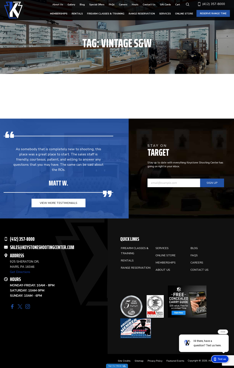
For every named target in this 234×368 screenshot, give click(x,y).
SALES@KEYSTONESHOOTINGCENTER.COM (42, 247)
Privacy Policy (155, 360)
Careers (123, 4)
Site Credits (124, 360)
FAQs (111, 4)
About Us (57, 4)
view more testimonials (58, 203)
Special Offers (96, 4)
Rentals (77, 13)
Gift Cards (165, 4)
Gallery (71, 4)
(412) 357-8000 (213, 4)
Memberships (58, 13)
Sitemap (139, 360)
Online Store (184, 13)
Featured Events (175, 360)
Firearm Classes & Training (105, 13)
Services (165, 13)
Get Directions (20, 272)
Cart (177, 4)
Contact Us (149, 4)
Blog (82, 4)
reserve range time (213, 13)
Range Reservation (142, 13)
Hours (135, 4)
